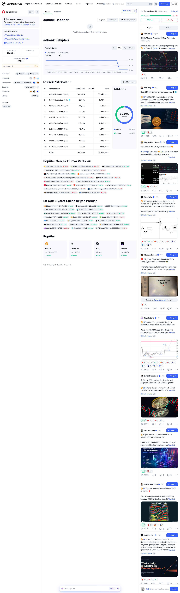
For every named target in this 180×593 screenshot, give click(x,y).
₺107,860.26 (60, 210)
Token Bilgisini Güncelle (14, 35)
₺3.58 (81, 221)
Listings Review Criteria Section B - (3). (19, 25)
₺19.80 (113, 217)
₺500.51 (92, 213)
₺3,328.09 (60, 213)
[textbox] (157, 589)
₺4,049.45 (91, 210)
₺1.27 (83, 228)
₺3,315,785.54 (59, 206)
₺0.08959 (90, 206)
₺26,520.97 (85, 217)
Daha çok (174, 11)
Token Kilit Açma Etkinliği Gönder (18, 39)
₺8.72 (57, 217)
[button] (100, 4)
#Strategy (145, 152)
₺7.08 (57, 228)
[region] (63, 4)
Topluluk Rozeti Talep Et (14, 43)
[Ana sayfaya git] (12, 4)
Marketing (6, 106)
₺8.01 (56, 224)
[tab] (102, 20)
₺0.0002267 (115, 224)
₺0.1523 (84, 224)
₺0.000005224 (112, 228)
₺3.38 (109, 221)
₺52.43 (117, 206)
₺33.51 (55, 221)
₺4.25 (116, 213)
